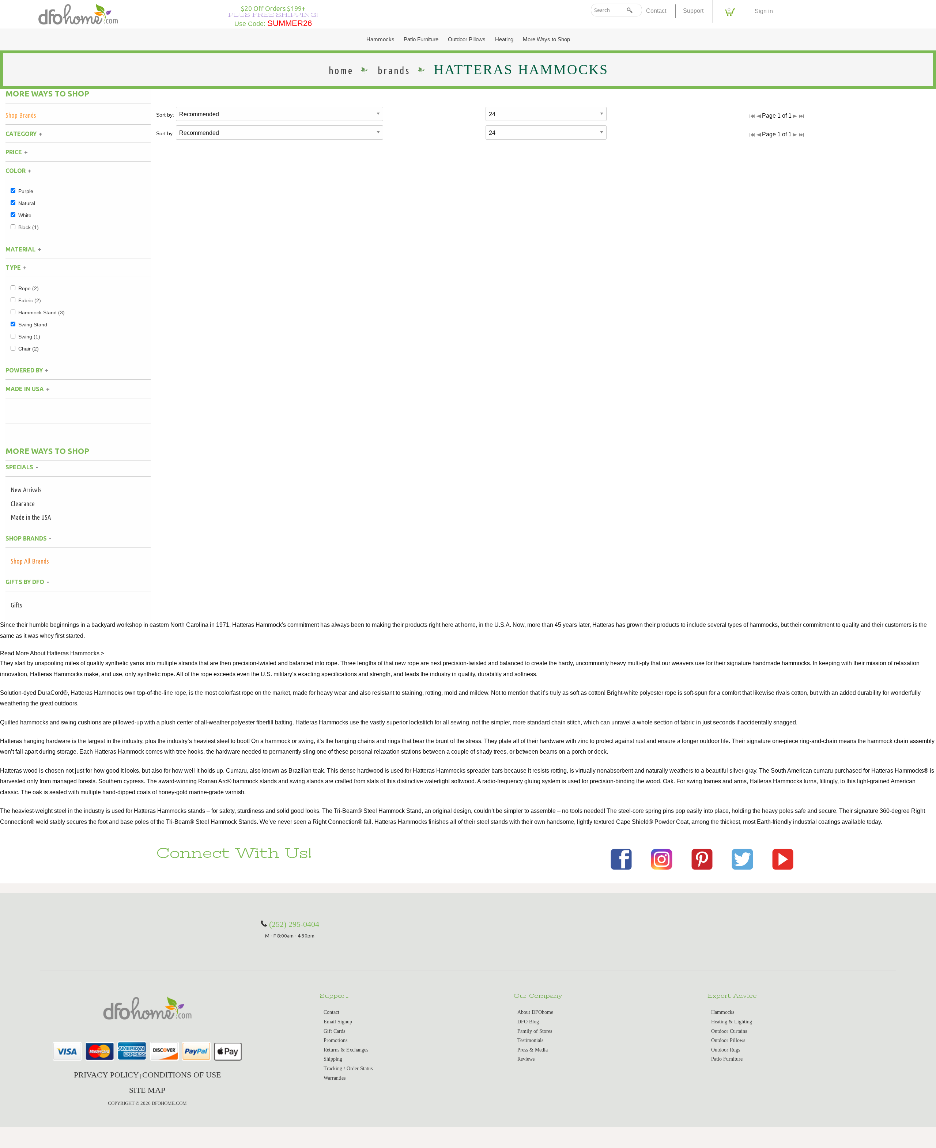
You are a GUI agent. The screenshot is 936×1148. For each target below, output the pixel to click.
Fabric (29, 300)
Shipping (333, 1059)
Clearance (23, 503)
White (24, 215)
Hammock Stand (41, 312)
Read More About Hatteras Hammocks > (52, 653)
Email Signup (338, 1021)
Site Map (147, 1090)
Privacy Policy (106, 1074)
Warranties (335, 1078)
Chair (28, 349)
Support (693, 11)
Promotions (335, 1040)
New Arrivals (26, 489)
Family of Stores (534, 1031)
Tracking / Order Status (348, 1068)
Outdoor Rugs (725, 1050)
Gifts (16, 605)
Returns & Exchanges (346, 1050)
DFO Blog (528, 1021)
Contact (656, 11)
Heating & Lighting (731, 1021)
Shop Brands (20, 115)
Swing (29, 337)
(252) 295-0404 (294, 924)
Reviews (526, 1059)
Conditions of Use (181, 1074)
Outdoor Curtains (729, 1031)
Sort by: (165, 115)
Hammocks (380, 39)
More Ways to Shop (546, 39)
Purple (25, 191)
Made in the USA (31, 517)
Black (28, 227)
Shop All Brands (30, 561)
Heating (504, 39)
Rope (28, 288)
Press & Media (532, 1050)
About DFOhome (535, 1012)
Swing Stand (32, 324)
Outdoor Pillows (467, 39)
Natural (26, 203)
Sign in (764, 11)
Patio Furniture (421, 39)
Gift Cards (334, 1031)
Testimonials (530, 1040)
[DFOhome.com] (78, 13)
